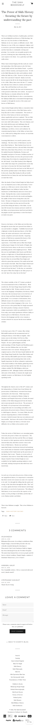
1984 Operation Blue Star (17, 674)
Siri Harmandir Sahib (17, 677)
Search (17, 655)
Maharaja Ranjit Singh (17, 687)
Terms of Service (17, 695)
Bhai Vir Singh (17, 663)
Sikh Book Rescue (17, 692)
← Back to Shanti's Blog (17, 642)
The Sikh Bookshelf (17, 3)
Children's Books (17, 684)
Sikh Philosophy (17, 669)
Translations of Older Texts (17, 680)
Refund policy (17, 697)
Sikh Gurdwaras (17, 705)
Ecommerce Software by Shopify (17, 712)
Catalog (17, 658)
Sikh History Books (14, 511)
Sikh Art (17, 672)
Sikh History (17, 666)
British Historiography (17, 689)
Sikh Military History (17, 703)
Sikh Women (17, 700)
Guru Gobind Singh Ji (17, 661)
